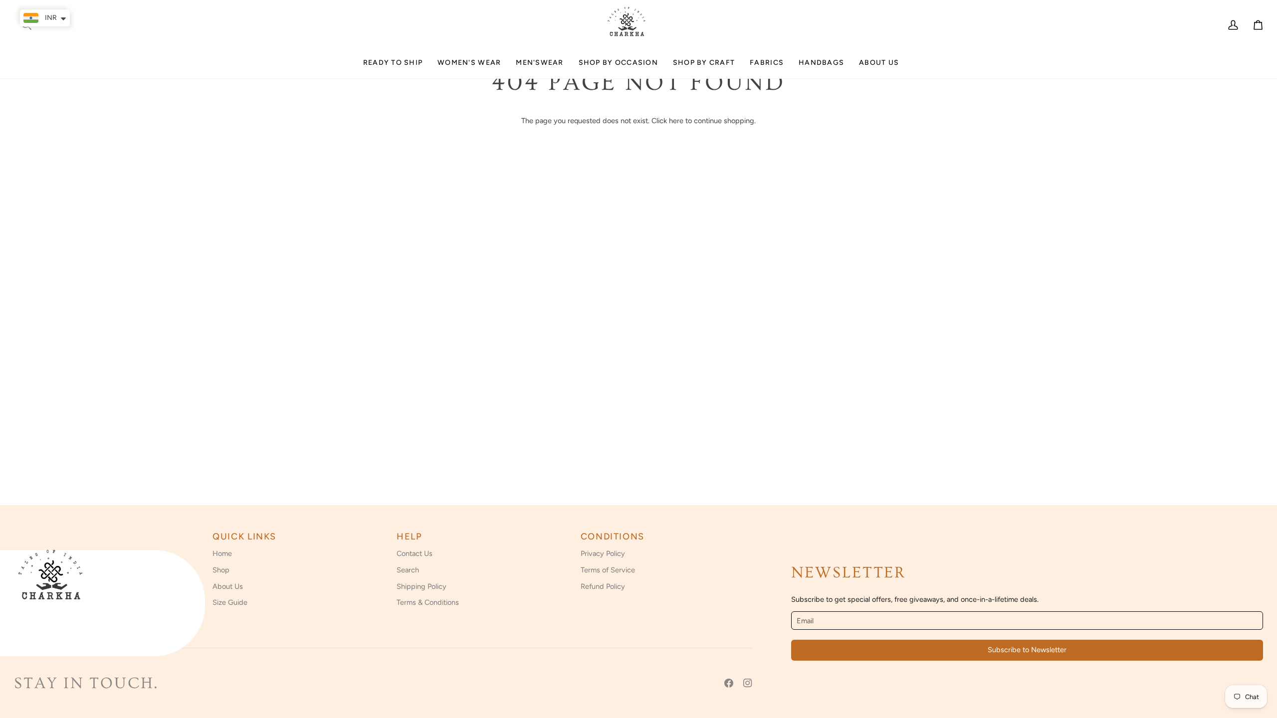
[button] (469, 66)
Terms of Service (608, 569)
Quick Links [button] (244, 536)
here (676, 120)
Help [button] (409, 536)
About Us (228, 586)
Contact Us (414, 553)
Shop (221, 569)
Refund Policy (603, 586)
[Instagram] (747, 683)
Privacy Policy (603, 553)
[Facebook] (728, 683)
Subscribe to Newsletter (1027, 649)
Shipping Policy (421, 586)
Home (222, 553)
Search (408, 569)
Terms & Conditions (428, 602)
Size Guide (230, 602)
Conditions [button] (612, 536)
